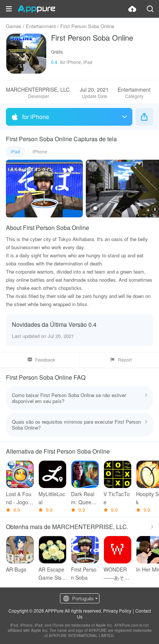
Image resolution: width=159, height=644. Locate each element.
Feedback (45, 359)
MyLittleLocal (51, 498)
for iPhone (35, 116)
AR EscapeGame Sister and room (52, 574)
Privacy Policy (117, 610)
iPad (15, 151)
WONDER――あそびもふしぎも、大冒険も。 (116, 574)
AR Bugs (16, 569)
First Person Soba (84, 573)
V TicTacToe (117, 498)
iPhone (40, 151)
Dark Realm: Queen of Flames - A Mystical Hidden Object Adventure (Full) (85, 498)
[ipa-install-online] (132, 9)
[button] (9, 9)
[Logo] (36, 9)
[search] (150, 9)
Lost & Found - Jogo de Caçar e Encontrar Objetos (20, 498)
